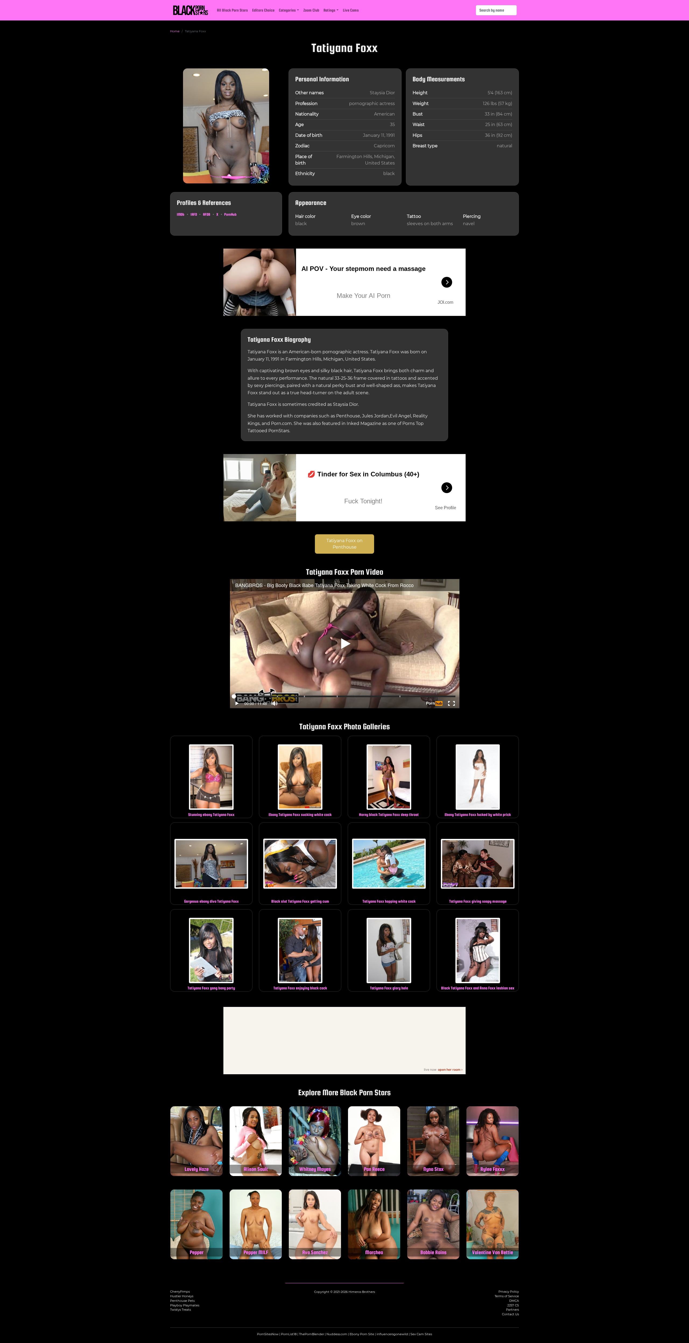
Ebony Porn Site (362, 1334)
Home (175, 31)
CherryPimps (180, 1291)
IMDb (180, 214)
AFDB (206, 214)
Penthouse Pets (182, 1301)
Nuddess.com (336, 1334)
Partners (512, 1309)
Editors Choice (263, 10)
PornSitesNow (268, 1334)
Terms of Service (507, 1296)
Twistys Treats (180, 1309)
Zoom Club (311, 10)
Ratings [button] (329, 10)
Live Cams (351, 10)
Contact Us (510, 1314)
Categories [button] (287, 10)
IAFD (194, 214)
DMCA (514, 1301)
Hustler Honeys (181, 1296)
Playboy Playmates (184, 1305)
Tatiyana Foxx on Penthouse (344, 544)
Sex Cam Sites (421, 1334)
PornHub (230, 214)
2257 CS (513, 1305)
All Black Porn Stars (232, 10)
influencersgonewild (392, 1334)
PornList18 (289, 1334)
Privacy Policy (508, 1291)
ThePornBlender (311, 1334)
